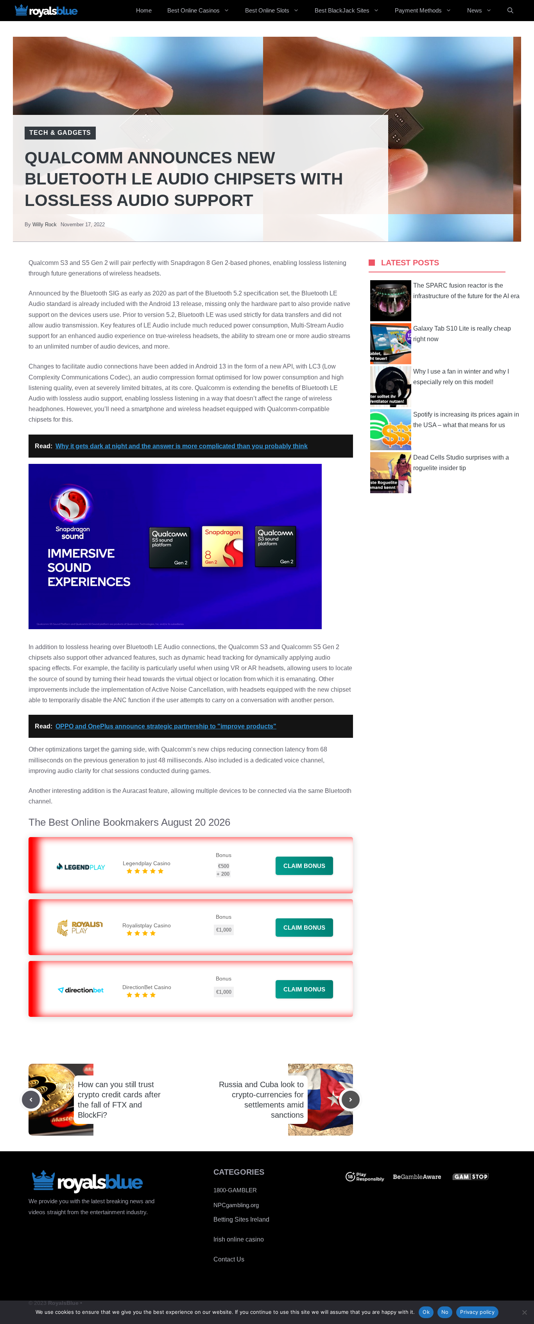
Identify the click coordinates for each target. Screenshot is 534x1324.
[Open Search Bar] (510, 10)
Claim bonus (304, 865)
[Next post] (350, 1099)
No (445, 1312)
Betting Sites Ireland (241, 1219)
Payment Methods (418, 10)
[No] (524, 1312)
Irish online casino (238, 1239)
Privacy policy (477, 1312)
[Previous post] (31, 1099)
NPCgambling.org (236, 1205)
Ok (426, 1312)
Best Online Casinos (193, 10)
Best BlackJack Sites (342, 10)
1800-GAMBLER (235, 1190)
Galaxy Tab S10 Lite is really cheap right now (462, 333)
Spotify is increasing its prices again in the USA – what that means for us (466, 419)
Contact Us (228, 1259)
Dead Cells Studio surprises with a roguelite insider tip (461, 462)
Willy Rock (44, 224)
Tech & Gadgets (60, 132)
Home (144, 10)
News (474, 10)
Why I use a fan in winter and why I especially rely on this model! (461, 376)
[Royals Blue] (46, 10)
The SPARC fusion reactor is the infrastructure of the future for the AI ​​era (466, 290)
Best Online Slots (267, 10)
